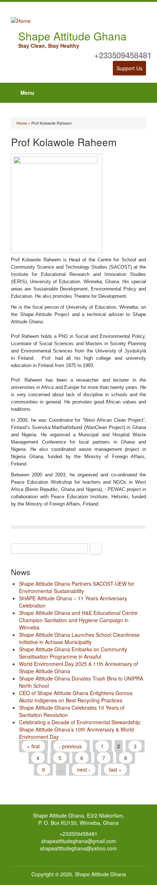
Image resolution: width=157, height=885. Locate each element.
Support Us (129, 68)
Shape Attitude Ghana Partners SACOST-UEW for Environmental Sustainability (76, 587)
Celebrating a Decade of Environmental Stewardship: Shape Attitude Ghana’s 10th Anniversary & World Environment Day (80, 729)
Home (21, 123)
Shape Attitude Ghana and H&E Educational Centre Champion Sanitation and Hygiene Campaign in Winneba (78, 620)
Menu (27, 92)
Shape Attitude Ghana (100, 874)
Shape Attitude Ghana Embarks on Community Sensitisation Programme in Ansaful (73, 653)
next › (83, 769)
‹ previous (70, 746)
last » (115, 769)
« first (33, 746)
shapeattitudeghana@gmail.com (78, 841)
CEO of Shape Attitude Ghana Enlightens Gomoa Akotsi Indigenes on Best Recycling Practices (76, 696)
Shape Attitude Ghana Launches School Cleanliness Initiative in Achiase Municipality (79, 638)
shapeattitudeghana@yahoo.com (78, 848)
